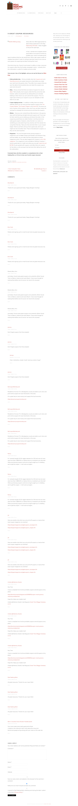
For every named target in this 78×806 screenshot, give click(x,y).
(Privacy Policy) (18, 792)
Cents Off (35, 106)
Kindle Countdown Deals (60, 80)
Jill (8, 515)
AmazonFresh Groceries (60, 82)
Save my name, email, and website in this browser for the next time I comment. (26, 780)
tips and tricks (24, 162)
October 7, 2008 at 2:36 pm (12, 199)
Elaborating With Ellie (31, 45)
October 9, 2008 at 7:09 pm (12, 584)
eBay (11, 92)
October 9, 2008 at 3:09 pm (12, 647)
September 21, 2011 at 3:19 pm (15, 357)
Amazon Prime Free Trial (60, 84)
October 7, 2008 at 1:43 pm (12, 310)
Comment (11, 748)
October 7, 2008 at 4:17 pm (12, 374)
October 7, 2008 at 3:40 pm (12, 229)
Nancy (9, 453)
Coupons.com (39, 79)
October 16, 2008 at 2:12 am (12, 679)
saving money (19, 162)
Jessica (9, 327)
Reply (9, 190)
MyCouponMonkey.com (14, 386)
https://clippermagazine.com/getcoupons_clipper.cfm (22, 527)
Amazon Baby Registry (60, 91)
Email (10, 767)
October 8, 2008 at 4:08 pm (12, 496)
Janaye (12, 355)
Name (10, 762)
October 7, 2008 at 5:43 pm (12, 273)
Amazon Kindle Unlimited (60, 89)
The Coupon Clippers (24, 106)
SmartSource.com (14, 81)
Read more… (60, 127)
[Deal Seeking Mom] (15, 10)
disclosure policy (56, 171)
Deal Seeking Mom (13, 677)
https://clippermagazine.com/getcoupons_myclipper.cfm (22, 525)
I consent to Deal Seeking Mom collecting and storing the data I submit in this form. (26, 791)
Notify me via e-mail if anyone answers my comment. (22, 785)
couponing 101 (14, 162)
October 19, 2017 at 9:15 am (12, 723)
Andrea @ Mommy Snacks (15, 582)
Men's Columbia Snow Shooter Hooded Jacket (20, 721)
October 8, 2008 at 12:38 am (12, 411)
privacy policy (62, 171)
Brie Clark (10, 227)
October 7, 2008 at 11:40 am (12, 258)
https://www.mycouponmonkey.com (17, 399)
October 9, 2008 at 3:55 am (12, 517)
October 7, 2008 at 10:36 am (12, 214)
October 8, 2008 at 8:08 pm (12, 455)
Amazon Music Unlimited (60, 86)
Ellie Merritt (11, 183)
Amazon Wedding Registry (61, 93)
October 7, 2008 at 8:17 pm (12, 329)
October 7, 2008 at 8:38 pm (12, 433)
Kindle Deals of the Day (60, 77)
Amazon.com (62, 168)
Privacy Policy (62, 152)
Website (10, 772)
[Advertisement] (39, 23)
